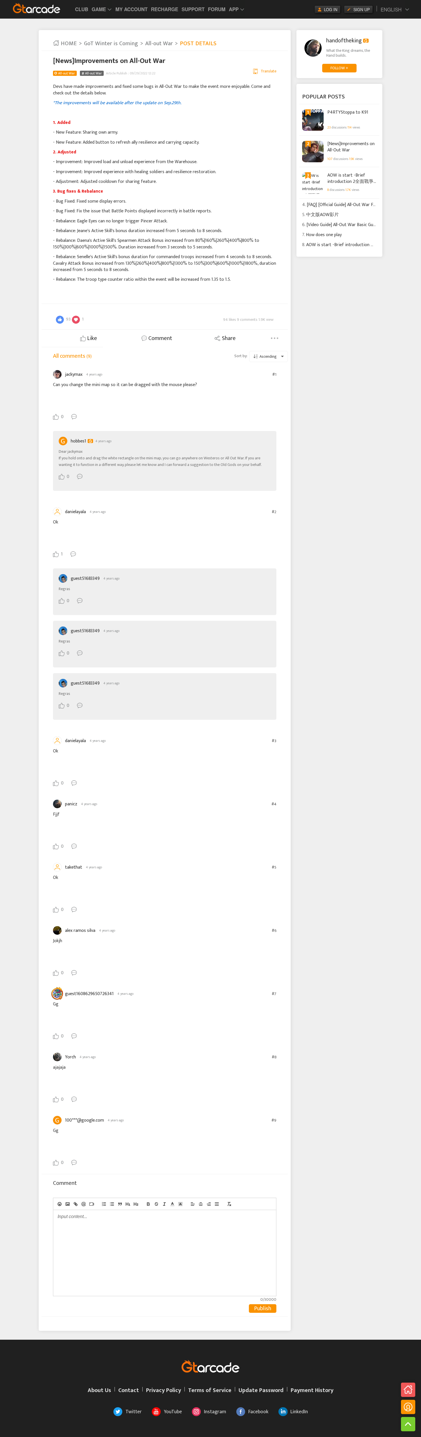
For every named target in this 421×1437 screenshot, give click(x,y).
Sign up (361, 9)
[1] (128, 1204)
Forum (216, 9)
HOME (68, 43)
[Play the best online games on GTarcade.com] (36, 8)
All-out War (159, 43)
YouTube (173, 1412)
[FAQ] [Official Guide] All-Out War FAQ (343, 205)
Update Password (261, 1390)
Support (193, 9)
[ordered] (104, 1204)
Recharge (164, 9)
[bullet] (112, 1204)
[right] (209, 1204)
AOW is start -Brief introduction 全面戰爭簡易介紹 (356, 245)
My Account (131, 9)
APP (234, 9)
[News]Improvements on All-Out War (351, 147)
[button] (172, 1204)
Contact (128, 1390)
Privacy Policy (163, 1390)
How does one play (324, 235)
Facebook (258, 1412)
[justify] (217, 1204)
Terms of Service (209, 1390)
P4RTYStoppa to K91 (347, 112)
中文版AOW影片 (322, 215)
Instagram (215, 1412)
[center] (201, 1204)
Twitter (133, 1412)
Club (81, 9)
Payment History (312, 1390)
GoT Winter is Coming (111, 43)
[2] (136, 1204)
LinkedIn (299, 1412)
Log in (330, 9)
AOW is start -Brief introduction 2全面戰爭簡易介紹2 (350, 177)
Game (99, 9)
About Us (99, 1390)
